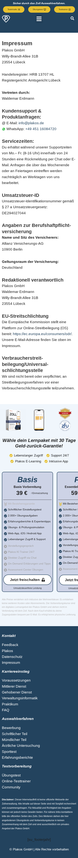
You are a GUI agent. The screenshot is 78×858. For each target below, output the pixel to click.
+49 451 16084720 (40, 129)
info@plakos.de (31, 123)
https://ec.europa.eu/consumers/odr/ (42, 334)
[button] (39, 19)
